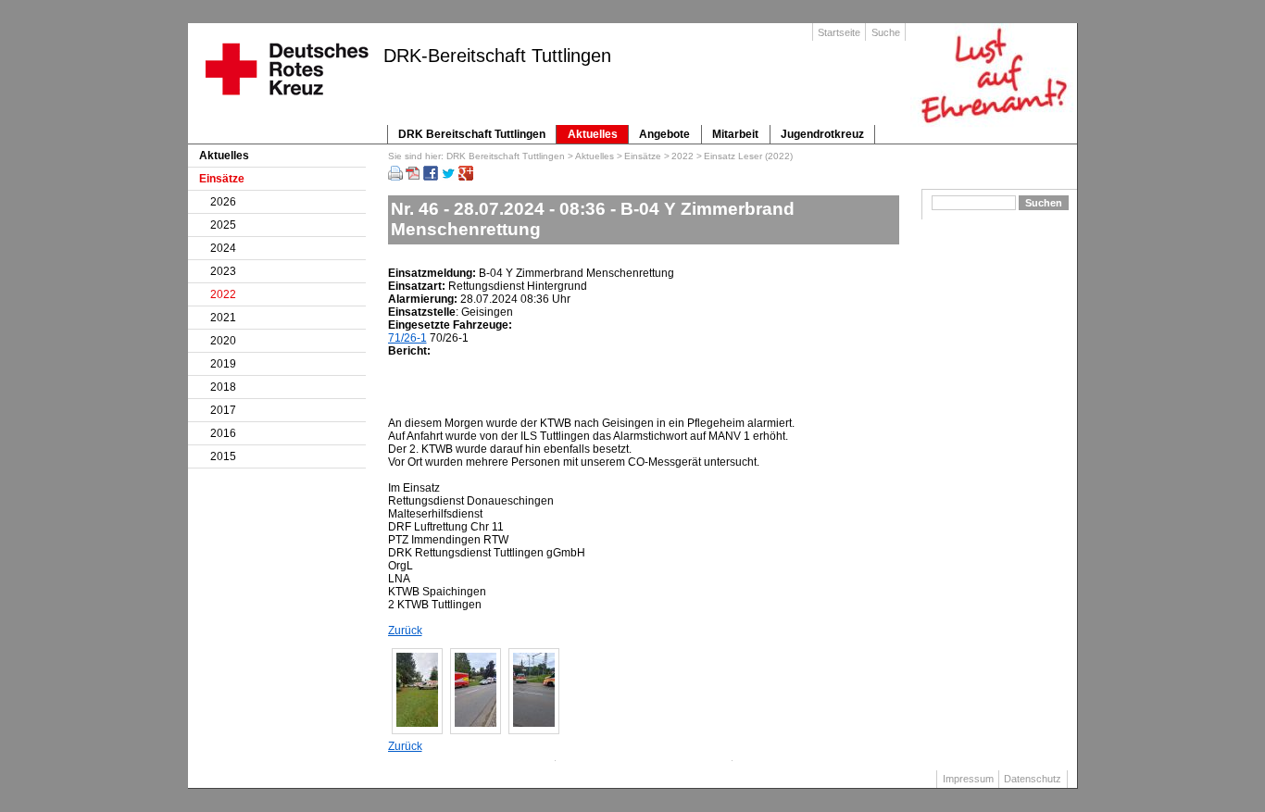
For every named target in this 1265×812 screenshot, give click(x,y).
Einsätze (642, 156)
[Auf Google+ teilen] (465, 176)
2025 (223, 225)
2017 (223, 410)
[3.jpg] (534, 723)
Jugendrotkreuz (822, 134)
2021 (223, 317)
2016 (223, 433)
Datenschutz (1032, 778)
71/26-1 (407, 337)
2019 (223, 363)
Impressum (968, 778)
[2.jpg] (475, 723)
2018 (223, 387)
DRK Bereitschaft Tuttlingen (471, 134)
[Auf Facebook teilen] (430, 176)
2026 (223, 201)
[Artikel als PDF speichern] (413, 176)
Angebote (664, 134)
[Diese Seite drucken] (395, 176)
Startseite (839, 32)
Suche (885, 32)
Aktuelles (593, 134)
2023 (223, 271)
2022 (682, 156)
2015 (223, 456)
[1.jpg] (417, 723)
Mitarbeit (735, 134)
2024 (223, 248)
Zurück (405, 630)
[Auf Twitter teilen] (448, 176)
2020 (223, 340)
